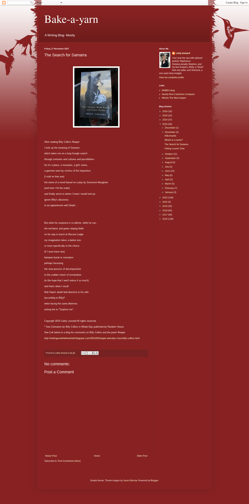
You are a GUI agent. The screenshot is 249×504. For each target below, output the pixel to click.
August (168, 162)
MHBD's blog (168, 90)
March (168, 183)
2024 (165, 119)
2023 (165, 124)
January (169, 192)
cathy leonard (183, 53)
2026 (165, 111)
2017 (165, 214)
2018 (165, 210)
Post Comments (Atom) (69, 461)
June (167, 171)
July (167, 167)
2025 (165, 115)
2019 (165, 206)
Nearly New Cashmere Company (178, 94)
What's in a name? (174, 140)
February (169, 188)
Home (97, 456)
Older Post (142, 456)
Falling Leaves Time (175, 148)
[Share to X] (90, 353)
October (169, 154)
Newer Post (51, 456)
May (167, 175)
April (167, 179)
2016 (165, 219)
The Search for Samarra (176, 144)
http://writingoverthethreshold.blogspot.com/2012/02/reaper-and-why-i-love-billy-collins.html (92, 338)
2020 (165, 202)
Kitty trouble (170, 136)
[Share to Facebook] (93, 353)
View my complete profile (171, 77)
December (170, 128)
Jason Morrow (130, 480)
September (170, 158)
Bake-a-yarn (71, 18)
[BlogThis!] (86, 353)
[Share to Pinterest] (97, 353)
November (170, 132)
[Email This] (83, 353)
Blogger (154, 480)
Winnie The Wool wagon (174, 98)
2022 (165, 197)
